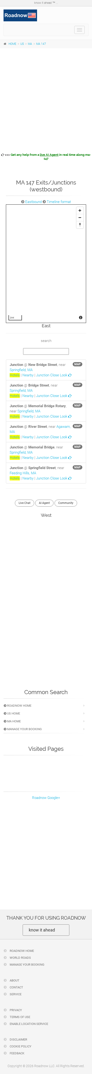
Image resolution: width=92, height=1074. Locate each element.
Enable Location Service (28, 1024)
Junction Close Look (52, 375)
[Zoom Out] (80, 217)
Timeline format (59, 202)
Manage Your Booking (24, 729)
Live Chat (24, 503)
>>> (47, 156)
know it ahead (42, 929)
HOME (12, 44)
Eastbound (33, 202)
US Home (13, 713)
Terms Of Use (19, 1017)
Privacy (15, 1010)
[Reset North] (80, 224)
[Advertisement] (46, 99)
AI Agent (44, 503)
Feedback (16, 1053)
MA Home (13, 721)
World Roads (20, 957)
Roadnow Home (18, 705)
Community (65, 503)
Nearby (27, 375)
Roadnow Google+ (46, 798)
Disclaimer (18, 1039)
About (14, 980)
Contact (16, 987)
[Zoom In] (80, 210)
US (22, 44)
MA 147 (41, 44)
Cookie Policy (20, 1046)
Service (15, 994)
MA (30, 44)
